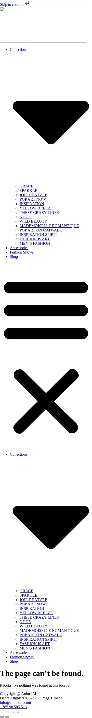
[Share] (12, 712)
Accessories (19, 248)
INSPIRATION (32, 204)
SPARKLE (28, 190)
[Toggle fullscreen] (7, 712)
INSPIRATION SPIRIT (38, 234)
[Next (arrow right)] (7, 717)
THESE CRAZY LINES (39, 212)
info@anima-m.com (15, 702)
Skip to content (12, 4)
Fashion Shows (22, 252)
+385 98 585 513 (13, 707)
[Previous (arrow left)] (2, 717)
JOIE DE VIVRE (33, 195)
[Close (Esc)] (17, 712)
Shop (14, 257)
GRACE (26, 186)
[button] (46, 355)
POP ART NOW (33, 199)
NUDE (25, 217)
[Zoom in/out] (2, 712)
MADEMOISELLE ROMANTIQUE (49, 226)
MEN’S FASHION (35, 243)
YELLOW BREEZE (36, 208)
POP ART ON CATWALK (41, 230)
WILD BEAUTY (33, 221)
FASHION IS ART (35, 239)
